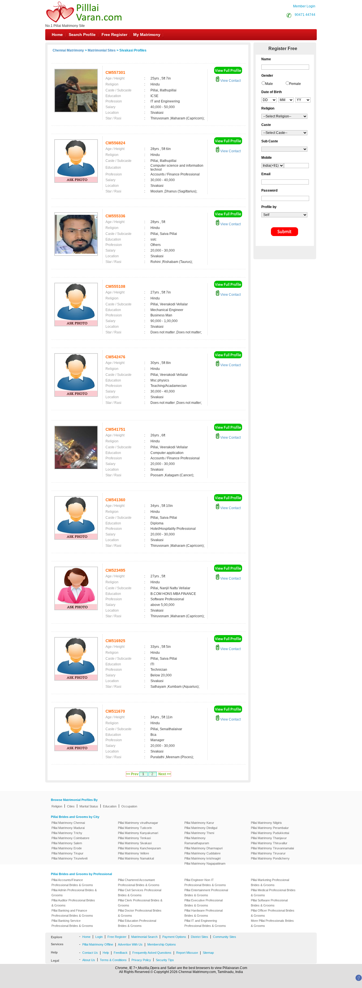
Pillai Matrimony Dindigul (200, 828)
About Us (88, 960)
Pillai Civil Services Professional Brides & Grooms (139, 892)
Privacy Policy (141, 960)
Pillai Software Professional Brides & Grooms (269, 903)
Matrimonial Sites (102, 50)
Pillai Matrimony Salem (66, 843)
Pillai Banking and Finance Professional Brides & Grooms (72, 913)
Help (106, 952)
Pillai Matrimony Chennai (68, 822)
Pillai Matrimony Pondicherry (270, 858)
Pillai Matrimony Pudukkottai (270, 833)
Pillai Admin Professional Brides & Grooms (74, 892)
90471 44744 (305, 15)
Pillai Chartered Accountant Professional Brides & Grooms (139, 882)
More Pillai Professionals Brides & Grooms (272, 923)
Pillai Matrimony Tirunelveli (69, 858)
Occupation (129, 806)
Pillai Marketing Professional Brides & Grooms (270, 882)
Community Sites (224, 936)
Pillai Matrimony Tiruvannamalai (272, 848)
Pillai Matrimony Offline (97, 944)
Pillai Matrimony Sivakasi (135, 843)
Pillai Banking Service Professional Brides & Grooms (72, 923)
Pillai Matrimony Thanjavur (269, 838)
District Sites (199, 936)
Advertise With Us (130, 944)
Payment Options (174, 936)
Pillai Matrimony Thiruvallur (269, 843)
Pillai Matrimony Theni (199, 833)
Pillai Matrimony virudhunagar (138, 822)
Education (110, 806)
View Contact (230, 81)
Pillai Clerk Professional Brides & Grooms (140, 903)
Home (57, 34)
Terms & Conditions (113, 960)
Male (269, 84)
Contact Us (90, 952)
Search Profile (82, 34)
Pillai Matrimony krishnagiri (202, 858)
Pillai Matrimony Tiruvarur (268, 853)
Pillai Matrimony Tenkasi (134, 838)
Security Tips (165, 960)
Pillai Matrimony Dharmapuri (203, 848)
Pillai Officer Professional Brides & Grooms (272, 913)
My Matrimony (146, 34)
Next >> (164, 774)
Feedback (121, 952)
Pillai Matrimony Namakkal (136, 858)
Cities (71, 806)
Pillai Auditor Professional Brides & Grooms (73, 903)
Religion (56, 806)
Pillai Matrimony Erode (66, 848)
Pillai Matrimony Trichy (66, 833)
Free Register (114, 34)
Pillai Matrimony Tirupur (67, 853)
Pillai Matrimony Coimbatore (70, 838)
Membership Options (161, 944)
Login (99, 936)
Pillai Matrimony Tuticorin (135, 828)
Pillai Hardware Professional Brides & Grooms (203, 913)
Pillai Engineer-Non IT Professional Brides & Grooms (205, 882)
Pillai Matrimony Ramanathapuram (196, 840)
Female (295, 84)
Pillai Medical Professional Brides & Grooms (273, 892)
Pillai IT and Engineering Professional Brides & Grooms (205, 923)
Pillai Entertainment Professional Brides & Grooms (206, 892)
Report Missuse (187, 952)
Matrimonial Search (144, 936)
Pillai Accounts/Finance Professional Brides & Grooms (72, 882)
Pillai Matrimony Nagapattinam (204, 863)
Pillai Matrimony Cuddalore (202, 853)
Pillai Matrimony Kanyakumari (138, 833)
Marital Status (88, 806)
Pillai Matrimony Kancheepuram (139, 848)
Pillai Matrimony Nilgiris (266, 822)
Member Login (304, 6)
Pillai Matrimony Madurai (68, 828)
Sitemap (208, 952)
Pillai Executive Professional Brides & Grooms (203, 903)
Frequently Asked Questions (151, 952)
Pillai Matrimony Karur (199, 822)
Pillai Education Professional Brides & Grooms (137, 923)
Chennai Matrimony (68, 50)
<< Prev (132, 774)
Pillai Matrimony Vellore (133, 853)
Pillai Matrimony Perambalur (270, 828)
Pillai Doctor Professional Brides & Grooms (139, 913)
